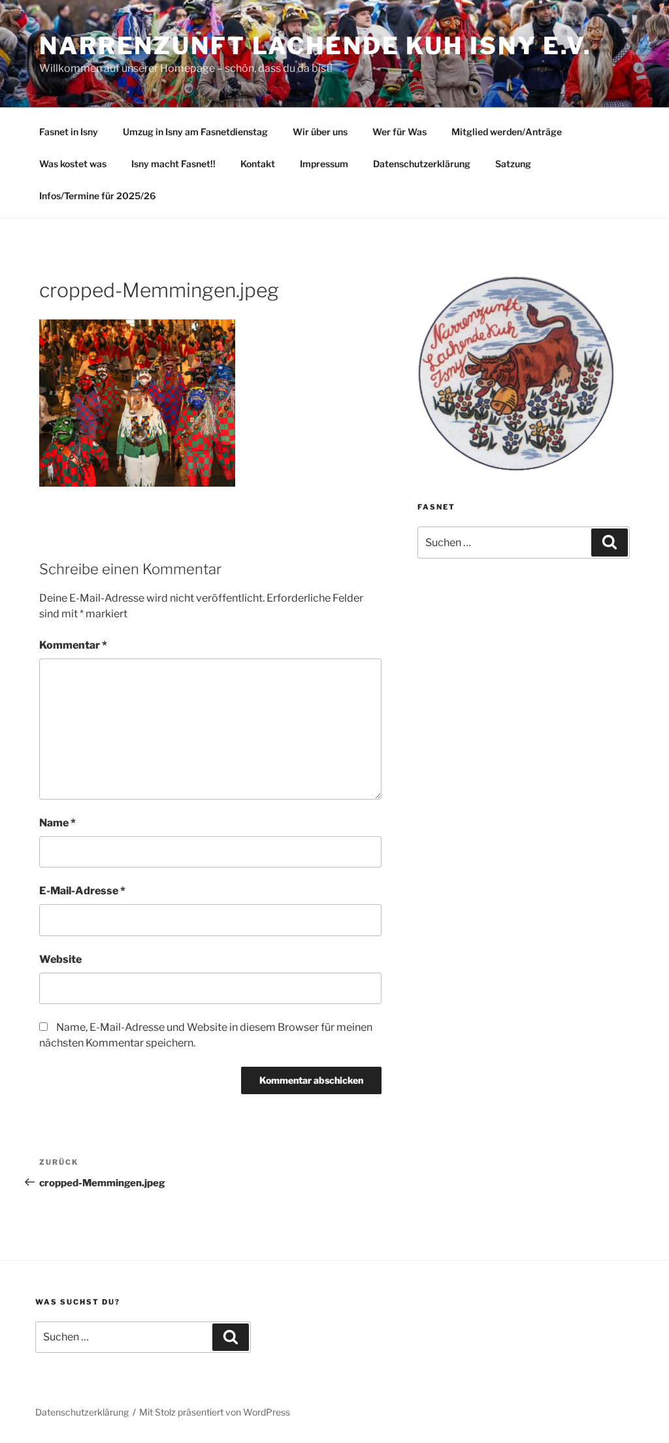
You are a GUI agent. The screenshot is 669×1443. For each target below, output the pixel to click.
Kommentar (73, 645)
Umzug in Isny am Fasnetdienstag (195, 131)
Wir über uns (320, 131)
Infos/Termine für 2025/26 (97, 195)
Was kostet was (72, 163)
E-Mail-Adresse (82, 890)
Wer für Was (399, 131)
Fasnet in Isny (68, 131)
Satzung (513, 163)
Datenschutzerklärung (421, 163)
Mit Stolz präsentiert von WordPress (214, 1412)
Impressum (324, 163)
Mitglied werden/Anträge (506, 131)
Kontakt (257, 163)
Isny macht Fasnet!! (173, 163)
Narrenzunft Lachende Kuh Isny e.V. (315, 45)
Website (60, 959)
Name (57, 823)
